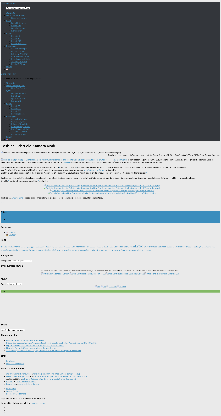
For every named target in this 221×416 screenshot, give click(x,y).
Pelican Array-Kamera (20, 56)
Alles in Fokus (9, 247)
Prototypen (11, 46)
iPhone (89, 247)
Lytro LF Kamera (18, 23)
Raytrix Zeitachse (18, 43)
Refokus (33, 250)
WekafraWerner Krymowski (18, 373)
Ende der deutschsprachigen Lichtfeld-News (25, 340)
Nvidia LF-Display (18, 64)
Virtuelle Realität (131, 250)
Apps (32, 247)
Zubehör (148, 250)
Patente (208, 247)
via (2, 202)
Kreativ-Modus (108, 247)
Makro (174, 247)
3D (2, 246)
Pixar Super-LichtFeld (20, 59)
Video (123, 250)
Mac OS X (169, 247)
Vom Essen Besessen (15, 363)
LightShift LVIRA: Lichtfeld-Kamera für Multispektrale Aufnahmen (35, 345)
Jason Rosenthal (97, 247)
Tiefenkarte (103, 250)
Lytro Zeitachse (18, 28)
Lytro (8, 20)
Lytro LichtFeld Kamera (26, 381)
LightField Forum (8, 3)
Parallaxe (203, 247)
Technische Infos (93, 250)
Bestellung (38, 247)
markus (9, 381)
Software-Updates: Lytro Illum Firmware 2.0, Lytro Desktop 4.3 (60, 376)
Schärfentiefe (49, 250)
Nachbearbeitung (193, 247)
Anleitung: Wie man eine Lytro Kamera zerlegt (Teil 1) (56, 373)
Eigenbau (54, 247)
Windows (140, 250)
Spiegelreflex (82, 250)
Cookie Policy (12, 391)
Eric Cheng (60, 247)
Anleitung (23, 247)
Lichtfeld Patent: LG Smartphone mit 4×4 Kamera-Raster (31, 348)
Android (17, 247)
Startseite (10, 13)
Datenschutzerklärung (16, 393)
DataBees (10, 361)
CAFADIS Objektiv (18, 51)
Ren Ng (40, 250)
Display (48, 247)
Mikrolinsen (181, 246)
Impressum (11, 388)
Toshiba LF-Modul (19, 61)
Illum (72, 246)
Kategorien (6, 260)
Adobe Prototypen (19, 48)
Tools (109, 250)
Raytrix (9, 33)
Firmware (67, 247)
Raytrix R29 (16, 41)
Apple (28, 247)
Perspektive (11, 250)
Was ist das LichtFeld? (15, 15)
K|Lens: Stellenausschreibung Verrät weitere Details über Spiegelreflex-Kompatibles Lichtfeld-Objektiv (51, 343)
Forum (9, 66)
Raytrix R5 (15, 36)
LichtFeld (67, 162)
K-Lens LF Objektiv (19, 54)
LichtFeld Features (19, 18)
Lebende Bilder (121, 246)
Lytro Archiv (16, 30)
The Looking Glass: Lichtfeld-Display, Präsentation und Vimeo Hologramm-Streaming (43, 350)
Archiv (3, 284)
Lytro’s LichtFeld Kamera (95, 170)
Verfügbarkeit (116, 250)
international (81, 247)
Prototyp (20, 250)
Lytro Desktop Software (154, 246)
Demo (43, 247)
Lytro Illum (16, 25)
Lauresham (11, 384)
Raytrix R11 (16, 38)
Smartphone (17, 197)
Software (72, 250)
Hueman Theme (38, 403)
